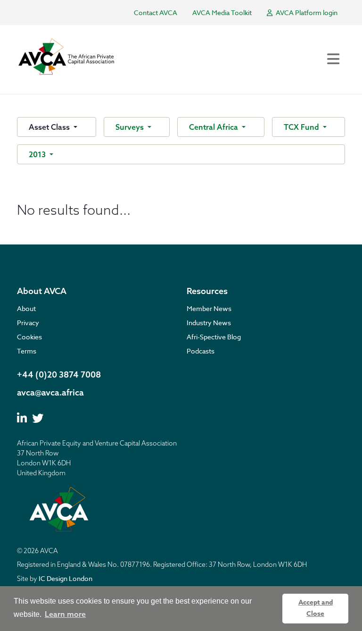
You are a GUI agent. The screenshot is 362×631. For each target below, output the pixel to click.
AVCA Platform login (305, 12)
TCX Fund (302, 127)
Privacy (28, 322)
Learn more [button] (65, 614)
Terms (26, 350)
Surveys (130, 127)
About (26, 308)
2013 (38, 154)
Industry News (209, 322)
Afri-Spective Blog (214, 336)
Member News (209, 308)
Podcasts (200, 350)
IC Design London (65, 578)
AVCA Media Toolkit (222, 12)
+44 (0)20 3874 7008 (59, 374)
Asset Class (50, 127)
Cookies (29, 336)
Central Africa (214, 127)
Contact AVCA (155, 12)
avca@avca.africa (50, 392)
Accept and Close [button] (315, 608)
